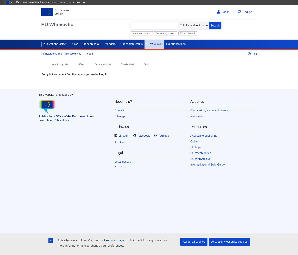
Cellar (194, 141)
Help (254, 53)
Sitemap (120, 116)
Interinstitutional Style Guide (207, 164)
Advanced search (141, 33)
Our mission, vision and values (209, 110)
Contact (119, 110)
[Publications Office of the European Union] (55, 12)
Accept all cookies (194, 241)
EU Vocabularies (200, 153)
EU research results (130, 43)
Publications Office (54, 43)
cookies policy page (112, 240)
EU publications (176, 43)
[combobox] (154, 25)
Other (122, 142)
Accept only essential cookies (229, 241)
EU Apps (195, 147)
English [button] (247, 11)
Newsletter (196, 116)
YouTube (163, 135)
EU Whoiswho (57, 24)
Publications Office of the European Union (66, 116)
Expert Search (188, 33)
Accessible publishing (203, 135)
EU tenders (109, 43)
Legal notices (123, 161)
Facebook (143, 135)
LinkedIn (124, 135)
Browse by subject (166, 33)
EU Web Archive (200, 158)
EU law (73, 43)
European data (90, 43)
